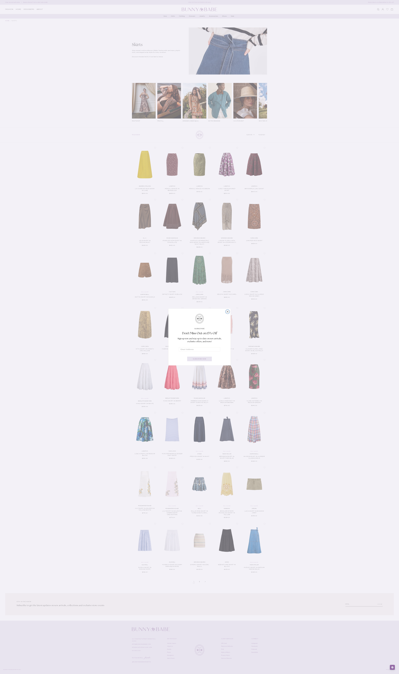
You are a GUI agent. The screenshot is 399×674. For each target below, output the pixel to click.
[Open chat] (392, 667)
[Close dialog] (227, 312)
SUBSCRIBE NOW (199, 359)
